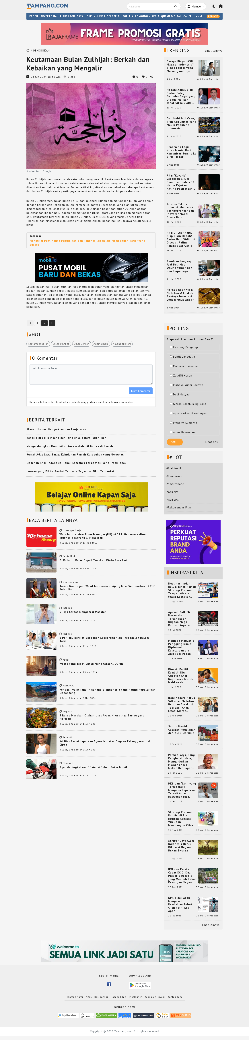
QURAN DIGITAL (171, 16)
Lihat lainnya (214, 50)
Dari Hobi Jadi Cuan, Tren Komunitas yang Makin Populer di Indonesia (181, 123)
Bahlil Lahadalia (184, 356)
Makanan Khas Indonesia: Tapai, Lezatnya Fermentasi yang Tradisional (76, 463)
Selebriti (68, 737)
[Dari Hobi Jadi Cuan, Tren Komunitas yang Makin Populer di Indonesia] (209, 124)
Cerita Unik (69, 556)
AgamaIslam (101, 343)
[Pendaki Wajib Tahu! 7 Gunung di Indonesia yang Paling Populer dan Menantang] (41, 691)
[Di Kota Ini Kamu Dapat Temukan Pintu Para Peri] (41, 562)
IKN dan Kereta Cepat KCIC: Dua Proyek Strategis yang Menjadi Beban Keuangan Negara (182, 876)
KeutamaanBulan (38, 343)
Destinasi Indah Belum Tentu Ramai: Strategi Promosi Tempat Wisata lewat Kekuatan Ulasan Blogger (182, 590)
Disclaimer (135, 997)
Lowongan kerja (72, 530)
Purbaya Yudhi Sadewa (188, 385)
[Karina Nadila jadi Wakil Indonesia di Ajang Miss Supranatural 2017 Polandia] (41, 588)
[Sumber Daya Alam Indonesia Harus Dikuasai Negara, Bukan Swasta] (208, 847)
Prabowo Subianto (185, 423)
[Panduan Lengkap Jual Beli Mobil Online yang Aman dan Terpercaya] (209, 267)
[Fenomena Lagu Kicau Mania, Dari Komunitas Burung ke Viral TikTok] (209, 153)
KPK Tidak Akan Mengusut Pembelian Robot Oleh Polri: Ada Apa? (180, 904)
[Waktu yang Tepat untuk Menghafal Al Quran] (41, 665)
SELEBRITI (114, 16)
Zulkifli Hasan (182, 375)
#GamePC (172, 499)
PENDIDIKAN (41, 50)
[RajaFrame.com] (87, 1015)
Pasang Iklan (118, 997)
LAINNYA (213, 16)
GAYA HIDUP (84, 16)
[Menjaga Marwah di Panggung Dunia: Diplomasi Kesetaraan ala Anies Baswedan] (208, 647)
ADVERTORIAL (49, 16)
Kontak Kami (175, 997)
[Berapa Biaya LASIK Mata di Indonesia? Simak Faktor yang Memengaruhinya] (209, 67)
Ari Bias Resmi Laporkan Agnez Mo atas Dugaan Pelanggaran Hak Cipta (105, 743)
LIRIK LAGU (67, 16)
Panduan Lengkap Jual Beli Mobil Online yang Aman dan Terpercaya (179, 266)
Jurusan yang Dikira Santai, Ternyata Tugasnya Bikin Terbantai (70, 471)
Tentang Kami (75, 997)
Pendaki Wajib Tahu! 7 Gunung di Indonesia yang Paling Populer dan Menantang (107, 691)
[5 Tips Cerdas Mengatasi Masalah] (41, 614)
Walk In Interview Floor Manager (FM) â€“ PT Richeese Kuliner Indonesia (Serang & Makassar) (103, 536)
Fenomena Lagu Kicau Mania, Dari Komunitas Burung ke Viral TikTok (182, 152)
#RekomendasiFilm (178, 507)
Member (196, 6)
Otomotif (68, 763)
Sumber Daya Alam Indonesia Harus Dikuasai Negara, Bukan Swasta (181, 845)
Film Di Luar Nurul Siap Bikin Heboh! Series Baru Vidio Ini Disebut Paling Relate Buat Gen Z (181, 239)
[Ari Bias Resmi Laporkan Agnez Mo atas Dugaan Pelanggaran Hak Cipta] (41, 743)
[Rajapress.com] (143, 1015)
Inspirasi (68, 607)
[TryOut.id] (180, 1015)
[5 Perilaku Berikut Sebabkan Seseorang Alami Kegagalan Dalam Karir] (41, 639)
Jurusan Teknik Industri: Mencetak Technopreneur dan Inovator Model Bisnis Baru (180, 211)
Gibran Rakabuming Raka (189, 404)
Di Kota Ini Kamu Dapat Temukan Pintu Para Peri (93, 560)
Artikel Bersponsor (97, 997)
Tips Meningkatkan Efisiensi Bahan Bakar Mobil (93, 767)
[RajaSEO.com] (162, 1015)
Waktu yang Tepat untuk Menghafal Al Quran (91, 663)
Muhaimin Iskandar (185, 366)
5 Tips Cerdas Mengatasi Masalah (83, 612)
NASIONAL (68, 685)
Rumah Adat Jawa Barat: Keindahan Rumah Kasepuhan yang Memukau (75, 454)
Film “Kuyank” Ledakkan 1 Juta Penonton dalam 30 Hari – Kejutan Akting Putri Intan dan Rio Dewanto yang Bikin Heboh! (181, 182)
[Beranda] (221, 6)
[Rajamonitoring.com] (124, 1015)
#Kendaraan (174, 476)
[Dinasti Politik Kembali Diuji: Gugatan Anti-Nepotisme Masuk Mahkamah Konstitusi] (208, 675)
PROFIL (34, 16)
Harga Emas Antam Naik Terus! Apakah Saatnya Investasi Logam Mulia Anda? (180, 294)
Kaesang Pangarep (185, 347)
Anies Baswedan (184, 432)
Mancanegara (71, 582)
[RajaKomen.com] (106, 1015)
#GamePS (172, 492)
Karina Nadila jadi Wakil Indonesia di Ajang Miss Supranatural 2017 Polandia (107, 587)
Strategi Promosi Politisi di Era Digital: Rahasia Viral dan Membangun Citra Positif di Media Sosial (180, 819)
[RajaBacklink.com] (68, 1015)
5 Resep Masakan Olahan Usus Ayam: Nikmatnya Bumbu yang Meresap (102, 717)
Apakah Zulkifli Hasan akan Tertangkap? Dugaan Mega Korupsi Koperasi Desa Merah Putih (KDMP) (180, 619)
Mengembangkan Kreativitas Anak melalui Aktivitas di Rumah (69, 446)
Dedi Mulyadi (181, 394)
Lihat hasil (212, 442)
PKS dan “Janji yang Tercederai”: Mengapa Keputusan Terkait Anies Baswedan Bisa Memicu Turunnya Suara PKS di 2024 (182, 790)
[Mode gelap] (214, 6)
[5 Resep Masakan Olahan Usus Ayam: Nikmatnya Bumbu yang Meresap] (41, 717)
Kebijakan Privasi (155, 997)
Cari (176, 6)
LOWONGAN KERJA (147, 16)
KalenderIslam (122, 343)
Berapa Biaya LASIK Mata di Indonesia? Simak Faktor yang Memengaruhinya (180, 66)
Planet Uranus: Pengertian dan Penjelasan (56, 429)
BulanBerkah (81, 343)
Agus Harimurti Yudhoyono (190, 413)
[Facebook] (109, 983)
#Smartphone (175, 484)
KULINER (99, 16)
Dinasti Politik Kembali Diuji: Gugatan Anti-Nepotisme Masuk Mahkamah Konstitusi (180, 676)
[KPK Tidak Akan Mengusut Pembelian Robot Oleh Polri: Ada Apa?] (208, 904)
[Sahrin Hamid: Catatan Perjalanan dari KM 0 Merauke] (208, 732)
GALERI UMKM (192, 16)
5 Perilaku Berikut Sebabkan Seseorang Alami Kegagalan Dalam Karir (104, 639)
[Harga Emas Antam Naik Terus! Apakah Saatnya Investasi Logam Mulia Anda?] (209, 296)
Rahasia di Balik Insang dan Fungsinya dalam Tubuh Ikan (66, 437)
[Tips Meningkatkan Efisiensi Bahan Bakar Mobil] (41, 769)
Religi (66, 659)
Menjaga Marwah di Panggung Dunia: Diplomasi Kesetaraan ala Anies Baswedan (181, 647)
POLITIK (127, 16)
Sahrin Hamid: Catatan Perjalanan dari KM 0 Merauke (182, 730)
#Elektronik (174, 468)
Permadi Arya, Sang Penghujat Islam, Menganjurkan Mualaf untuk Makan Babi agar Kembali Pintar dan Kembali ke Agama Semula (181, 761)
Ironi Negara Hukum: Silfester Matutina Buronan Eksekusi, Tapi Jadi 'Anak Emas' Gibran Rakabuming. (182, 704)
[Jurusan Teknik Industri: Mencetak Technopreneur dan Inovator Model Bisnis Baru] (209, 210)
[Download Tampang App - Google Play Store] (140, 985)
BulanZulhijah (61, 343)
